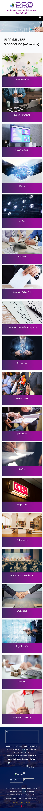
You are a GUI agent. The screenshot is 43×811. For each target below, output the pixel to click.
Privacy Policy (21, 788)
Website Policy (11, 788)
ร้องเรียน (22, 469)
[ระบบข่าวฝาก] (22, 419)
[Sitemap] (22, 170)
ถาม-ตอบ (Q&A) (22, 398)
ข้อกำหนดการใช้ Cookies (26, 791)
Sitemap (22, 186)
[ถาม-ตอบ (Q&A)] (22, 383)
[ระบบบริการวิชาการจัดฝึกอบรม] (22, 560)
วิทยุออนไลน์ (22, 504)
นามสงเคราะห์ (22, 611)
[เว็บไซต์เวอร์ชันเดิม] (22, 135)
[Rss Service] (22, 348)
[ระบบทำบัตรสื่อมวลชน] (22, 702)
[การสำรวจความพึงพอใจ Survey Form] (22, 312)
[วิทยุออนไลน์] (22, 489)
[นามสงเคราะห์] (22, 596)
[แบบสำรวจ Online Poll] (22, 277)
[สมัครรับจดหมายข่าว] (22, 100)
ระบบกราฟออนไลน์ (22, 79)
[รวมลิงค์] (22, 206)
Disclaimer (13, 791)
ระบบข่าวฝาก (22, 433)
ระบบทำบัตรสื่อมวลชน (22, 717)
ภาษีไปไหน (22, 681)
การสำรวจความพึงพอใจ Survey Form (22, 327)
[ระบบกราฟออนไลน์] (22, 64)
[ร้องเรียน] (22, 454)
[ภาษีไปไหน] (22, 666)
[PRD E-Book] (22, 525)
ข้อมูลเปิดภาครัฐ (22, 646)
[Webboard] (22, 241)
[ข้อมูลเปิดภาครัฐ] (22, 631)
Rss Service (22, 363)
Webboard (22, 256)
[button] (40, 18)
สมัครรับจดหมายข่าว (22, 115)
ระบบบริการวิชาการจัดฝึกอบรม (22, 575)
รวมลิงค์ (22, 221)
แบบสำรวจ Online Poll (22, 292)
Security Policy (32, 788)
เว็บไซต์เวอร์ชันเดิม (22, 150)
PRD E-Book (22, 540)
